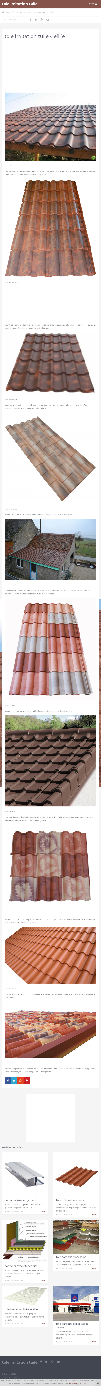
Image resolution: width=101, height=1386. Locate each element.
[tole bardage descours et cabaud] (76, 1303)
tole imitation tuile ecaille (21, 1309)
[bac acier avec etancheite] (25, 1241)
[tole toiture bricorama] (76, 1174)
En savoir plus (75, 1383)
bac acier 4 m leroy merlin (21, 1200)
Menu (91, 3)
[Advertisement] (50, 61)
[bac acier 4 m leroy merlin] (25, 1174)
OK (85, 1383)
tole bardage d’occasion (71, 1257)
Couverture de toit (21, 12)
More (43, 1211)
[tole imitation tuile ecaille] (25, 1296)
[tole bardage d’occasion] (76, 1237)
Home (7, 12)
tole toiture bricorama (70, 1200)
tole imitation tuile (20, 4)
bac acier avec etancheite (21, 1266)
